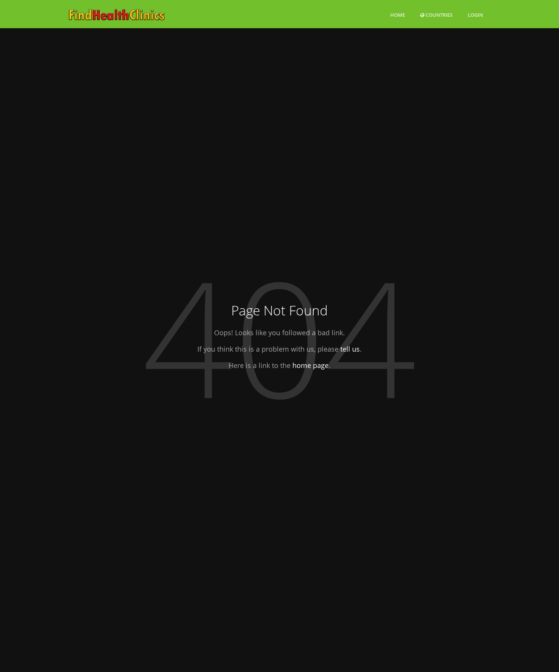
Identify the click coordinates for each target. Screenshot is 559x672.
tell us (350, 349)
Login (475, 14)
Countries (438, 14)
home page (310, 365)
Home (397, 14)
